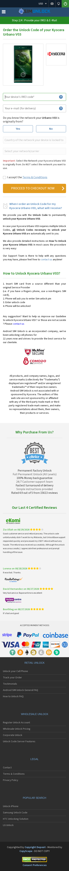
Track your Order (12, 677)
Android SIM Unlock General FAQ (20, 690)
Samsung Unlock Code (15, 812)
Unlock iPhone (10, 806)
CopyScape (26, 851)
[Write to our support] (52, 3)
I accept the (27, 177)
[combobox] (34, 140)
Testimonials (10, 684)
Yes (18, 129)
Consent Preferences (35, 865)
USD (41, 4)
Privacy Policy (10, 780)
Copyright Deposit (35, 847)
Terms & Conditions (34, 177)
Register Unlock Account (16, 722)
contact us (46, 259)
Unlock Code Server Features (19, 741)
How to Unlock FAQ (13, 696)
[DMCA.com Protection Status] (34, 860)
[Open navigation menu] (4, 12)
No (51, 129)
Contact (7, 767)
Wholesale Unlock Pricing (16, 729)
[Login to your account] (65, 3)
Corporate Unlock (12, 735)
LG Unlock (8, 825)
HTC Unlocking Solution (15, 819)
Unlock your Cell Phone (15, 671)
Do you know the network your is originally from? (31, 119)
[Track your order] (58, 3)
